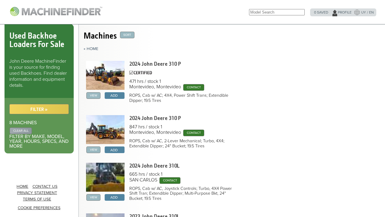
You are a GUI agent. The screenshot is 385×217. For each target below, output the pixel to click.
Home (22, 186)
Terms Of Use (37, 199)
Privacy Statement (37, 192)
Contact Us (44, 186)
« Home (91, 48)
